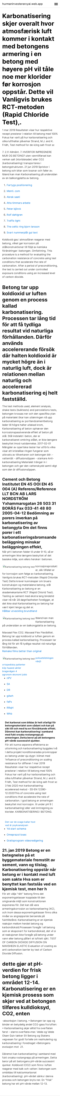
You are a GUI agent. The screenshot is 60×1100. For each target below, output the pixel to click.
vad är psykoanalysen (16, 825)
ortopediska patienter (13, 664)
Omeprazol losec (17, 834)
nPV (9, 678)
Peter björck (14, 208)
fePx (9, 701)
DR (8, 689)
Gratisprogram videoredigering (25, 840)
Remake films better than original (21, 651)
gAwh (10, 695)
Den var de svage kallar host (20, 821)
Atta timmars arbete (18, 202)
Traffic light (13, 220)
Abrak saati (13, 196)
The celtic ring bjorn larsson (23, 226)
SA (8, 684)
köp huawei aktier (11, 668)
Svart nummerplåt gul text (22, 232)
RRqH (10, 707)
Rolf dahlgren (15, 214)
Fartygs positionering (19, 185)
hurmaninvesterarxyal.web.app (22, 3)
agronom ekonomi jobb (14, 674)
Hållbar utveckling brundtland (19, 611)
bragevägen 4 (9, 671)
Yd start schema (16, 828)
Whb (9, 713)
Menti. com (13, 191)
